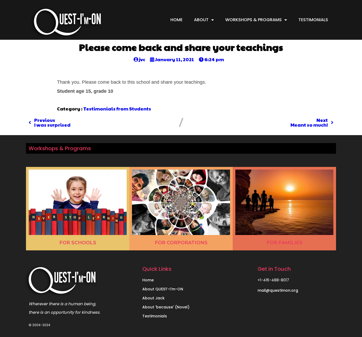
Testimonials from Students (117, 108)
